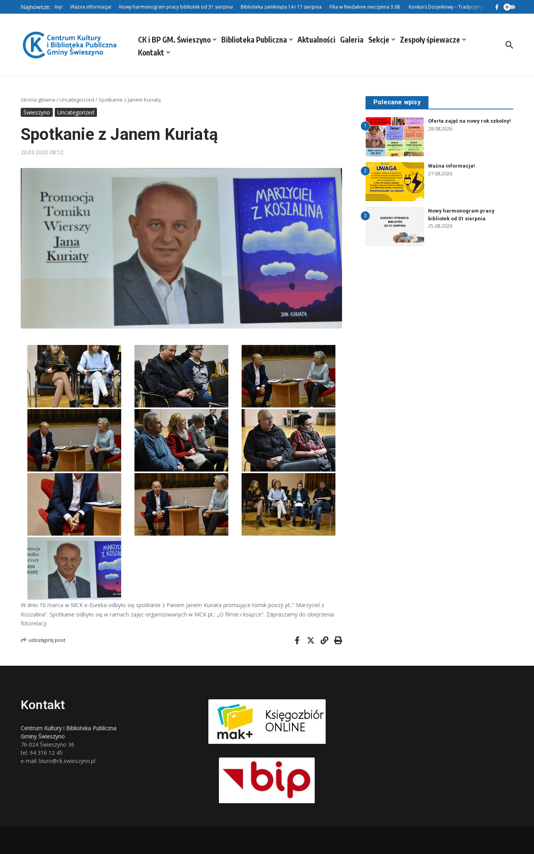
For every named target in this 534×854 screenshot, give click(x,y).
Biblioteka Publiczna (254, 39)
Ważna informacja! (451, 166)
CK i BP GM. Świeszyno (174, 39)
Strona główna (38, 99)
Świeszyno (36, 112)
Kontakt (151, 52)
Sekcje (378, 39)
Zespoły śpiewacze (430, 39)
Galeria (352, 39)
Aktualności (316, 39)
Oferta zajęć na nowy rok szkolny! (469, 121)
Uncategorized (76, 99)
